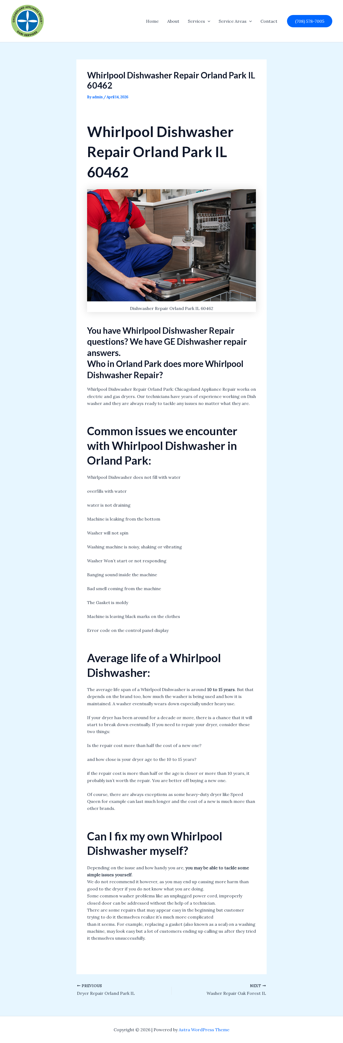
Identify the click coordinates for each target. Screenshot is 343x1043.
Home (152, 21)
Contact (268, 21)
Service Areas (233, 21)
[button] (207, 21)
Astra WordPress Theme (204, 1029)
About (173, 21)
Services (196, 21)
